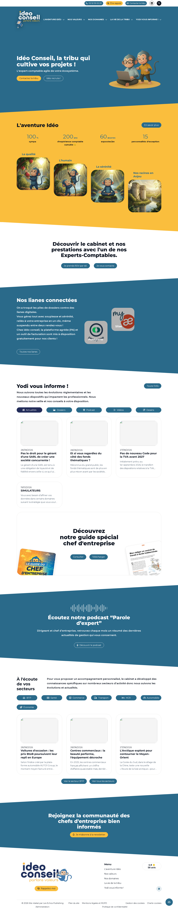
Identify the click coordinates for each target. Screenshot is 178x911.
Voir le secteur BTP (74, 781)
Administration (42, 907)
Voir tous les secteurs (103, 781)
